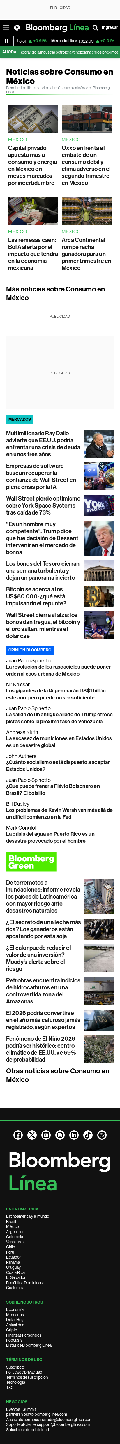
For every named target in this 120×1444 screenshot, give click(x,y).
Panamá (13, 1262)
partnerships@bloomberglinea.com (36, 1414)
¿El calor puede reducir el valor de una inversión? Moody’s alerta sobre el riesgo (38, 958)
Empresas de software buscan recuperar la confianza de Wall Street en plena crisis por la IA (41, 476)
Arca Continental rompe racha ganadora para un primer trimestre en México (87, 253)
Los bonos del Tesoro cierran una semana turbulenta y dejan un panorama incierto (43, 570)
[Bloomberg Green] (60, 861)
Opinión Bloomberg (30, 650)
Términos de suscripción (27, 1377)
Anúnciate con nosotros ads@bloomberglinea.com (49, 1419)
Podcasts (14, 1340)
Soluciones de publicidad (27, 1429)
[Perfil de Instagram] (60, 1135)
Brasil (11, 1221)
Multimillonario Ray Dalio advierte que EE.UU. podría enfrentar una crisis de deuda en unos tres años (43, 444)
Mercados (15, 1314)
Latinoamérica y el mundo (27, 1216)
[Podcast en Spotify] (102, 1135)
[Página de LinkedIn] (74, 1135)
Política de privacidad (24, 1372)
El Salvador (16, 1277)
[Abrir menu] (6, 28)
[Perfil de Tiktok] (88, 1135)
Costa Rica (15, 1272)
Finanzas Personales (23, 1335)
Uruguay (13, 1267)
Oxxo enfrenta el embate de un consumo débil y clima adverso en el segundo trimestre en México (86, 165)
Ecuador (13, 1257)
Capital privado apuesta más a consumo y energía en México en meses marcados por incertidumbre (32, 165)
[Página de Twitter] (32, 1135)
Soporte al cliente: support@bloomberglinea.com (48, 1424)
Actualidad (15, 1325)
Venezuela (15, 1242)
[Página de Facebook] (18, 1135)
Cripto (11, 1330)
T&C (10, 1387)
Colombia (14, 1236)
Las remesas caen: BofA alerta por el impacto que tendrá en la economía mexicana (33, 253)
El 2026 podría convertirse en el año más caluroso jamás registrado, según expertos (43, 1020)
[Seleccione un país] (16, 27)
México (12, 1226)
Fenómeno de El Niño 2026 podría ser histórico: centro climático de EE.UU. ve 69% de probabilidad (41, 1049)
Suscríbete (15, 1367)
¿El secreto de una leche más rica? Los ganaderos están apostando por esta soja (43, 929)
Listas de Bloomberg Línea (29, 1345)
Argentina (14, 1231)
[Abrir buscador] (95, 28)
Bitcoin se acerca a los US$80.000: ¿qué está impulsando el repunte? (36, 596)
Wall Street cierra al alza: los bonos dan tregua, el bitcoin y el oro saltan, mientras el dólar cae (43, 625)
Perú (10, 1252)
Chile (10, 1247)
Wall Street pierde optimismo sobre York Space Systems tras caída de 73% (43, 505)
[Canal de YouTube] (46, 1135)
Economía (15, 1309)
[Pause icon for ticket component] (6, 41)
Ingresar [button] (110, 27)
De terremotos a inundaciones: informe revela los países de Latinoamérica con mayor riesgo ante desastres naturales (43, 896)
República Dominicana (25, 1282)
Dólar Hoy (15, 1319)
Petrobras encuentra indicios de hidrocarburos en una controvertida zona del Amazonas (43, 991)
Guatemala (15, 1287)
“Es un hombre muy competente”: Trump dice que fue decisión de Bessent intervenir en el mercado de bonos (42, 538)
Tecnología (15, 1382)
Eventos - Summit (21, 1409)
